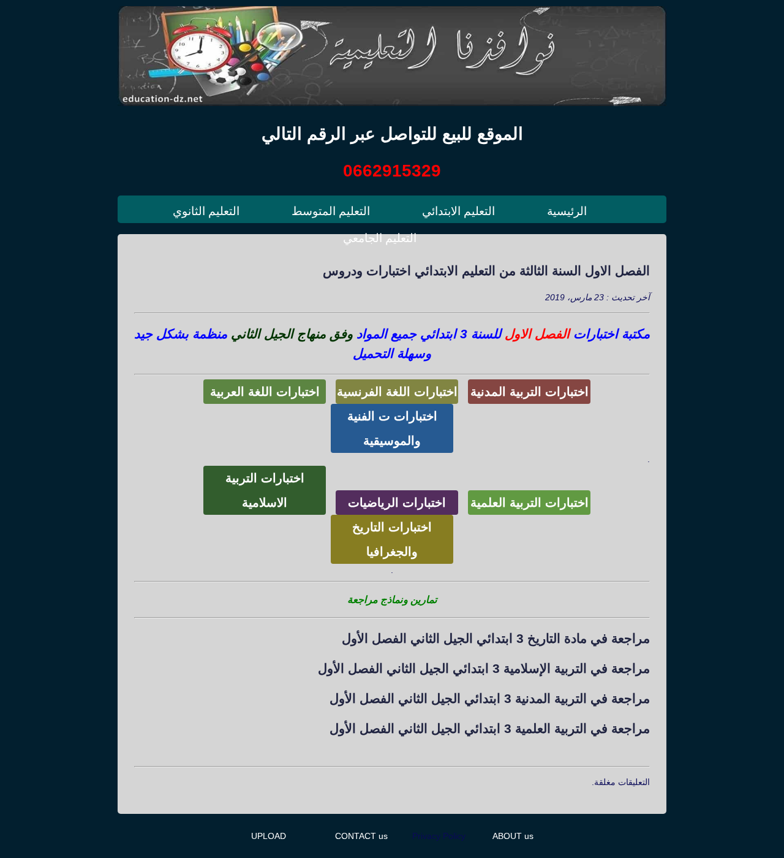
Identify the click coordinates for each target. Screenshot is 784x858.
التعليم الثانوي (206, 211)
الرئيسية (567, 211)
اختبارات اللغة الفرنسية (397, 391)
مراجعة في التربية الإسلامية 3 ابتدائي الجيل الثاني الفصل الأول (484, 668)
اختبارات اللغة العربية (265, 391)
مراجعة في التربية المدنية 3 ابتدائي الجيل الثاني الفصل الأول (490, 698)
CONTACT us (361, 836)
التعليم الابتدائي (458, 211)
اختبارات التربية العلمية (529, 502)
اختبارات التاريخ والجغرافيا (392, 539)
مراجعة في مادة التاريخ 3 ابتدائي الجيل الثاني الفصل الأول (496, 638)
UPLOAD (268, 836)
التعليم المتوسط (331, 211)
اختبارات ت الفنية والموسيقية (392, 428)
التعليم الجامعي (380, 238)
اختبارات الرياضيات (397, 502)
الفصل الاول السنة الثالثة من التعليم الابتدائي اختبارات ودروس (486, 271)
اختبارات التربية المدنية (529, 391)
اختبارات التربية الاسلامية (264, 490)
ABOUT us (512, 836)
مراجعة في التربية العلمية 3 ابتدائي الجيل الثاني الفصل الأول (490, 728)
